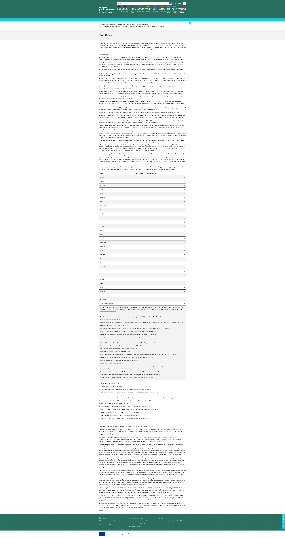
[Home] (107, 9)
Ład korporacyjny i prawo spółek (132, 10)
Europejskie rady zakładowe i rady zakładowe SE (175, 11)
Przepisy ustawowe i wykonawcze (162, 9)
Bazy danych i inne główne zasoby (168, 11)
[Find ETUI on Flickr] (104, 524)
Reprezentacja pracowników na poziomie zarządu (182, 10)
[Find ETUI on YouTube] (107, 524)
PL (184, 3)
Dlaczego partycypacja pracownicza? (124, 9)
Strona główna (119, 8)
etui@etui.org (147, 523)
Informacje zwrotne (283, 521)
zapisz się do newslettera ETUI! (174, 521)
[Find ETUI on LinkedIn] (102, 524)
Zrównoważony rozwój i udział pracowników (141, 9)
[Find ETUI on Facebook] (99, 524)
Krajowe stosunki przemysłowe (154, 9)
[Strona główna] (99, 19)
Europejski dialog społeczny (148, 9)
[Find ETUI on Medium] (110, 524)
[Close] (190, 23)
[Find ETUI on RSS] (112, 524)
